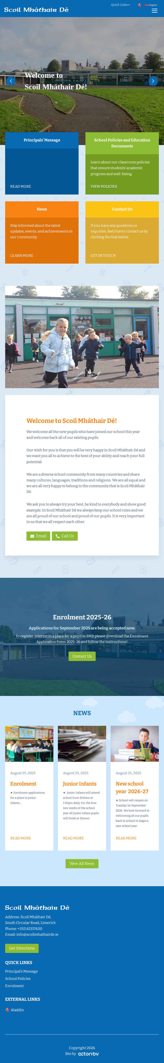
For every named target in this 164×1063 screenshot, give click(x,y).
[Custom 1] (139, 5)
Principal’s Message (21, 971)
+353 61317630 (30, 928)
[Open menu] (154, 10)
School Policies (18, 978)
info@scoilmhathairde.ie (37, 934)
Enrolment (14, 986)
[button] (10, 81)
